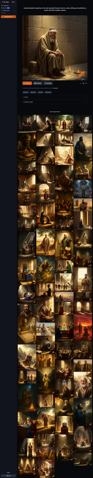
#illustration (48, 92)
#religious (25, 92)
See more (55, 88)
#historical (33, 92)
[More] (81, 83)
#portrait (40, 92)
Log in (8, 472)
